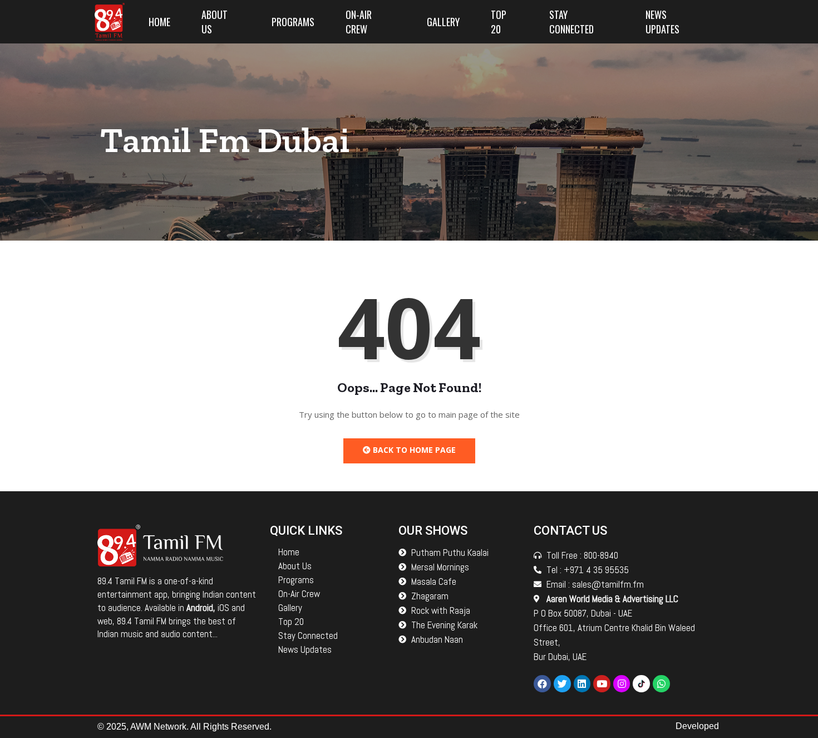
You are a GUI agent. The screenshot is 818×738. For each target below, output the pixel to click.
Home (159, 21)
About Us (214, 21)
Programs (293, 21)
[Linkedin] (582, 683)
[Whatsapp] (661, 683)
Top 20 (498, 21)
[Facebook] (542, 683)
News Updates (662, 21)
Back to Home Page (413, 449)
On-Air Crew (359, 21)
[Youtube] (601, 683)
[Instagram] (621, 683)
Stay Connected (571, 21)
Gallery (443, 21)
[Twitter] (562, 683)
